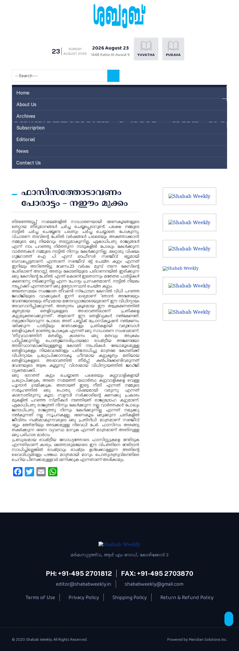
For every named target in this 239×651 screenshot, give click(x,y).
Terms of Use (40, 597)
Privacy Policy (83, 597)
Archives (25, 116)
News (22, 151)
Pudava (173, 55)
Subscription (30, 128)
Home (22, 93)
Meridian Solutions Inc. (208, 639)
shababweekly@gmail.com (154, 584)
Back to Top (228, 619)
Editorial (25, 139)
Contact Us (28, 163)
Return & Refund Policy (187, 597)
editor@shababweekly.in (83, 584)
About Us (26, 104)
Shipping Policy (130, 597)
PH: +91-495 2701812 (79, 573)
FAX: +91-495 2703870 (157, 573)
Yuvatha (146, 55)
